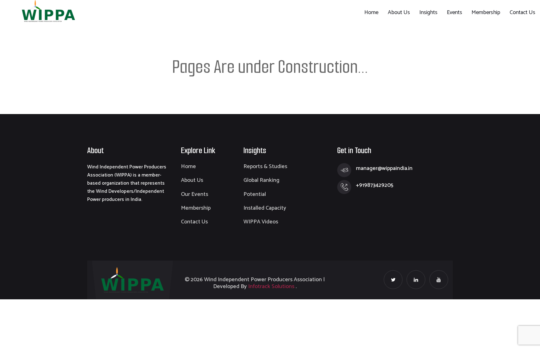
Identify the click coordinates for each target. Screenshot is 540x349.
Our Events (194, 194)
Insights (428, 12)
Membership (486, 12)
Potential (254, 194)
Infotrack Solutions (271, 286)
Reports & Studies (265, 166)
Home (371, 12)
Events (454, 12)
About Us (399, 12)
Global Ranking (261, 180)
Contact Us (522, 12)
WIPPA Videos (260, 222)
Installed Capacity (264, 208)
